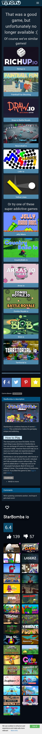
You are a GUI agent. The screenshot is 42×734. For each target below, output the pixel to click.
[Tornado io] (30, 670)
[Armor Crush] (12, 700)
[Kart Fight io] (12, 710)
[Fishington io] (30, 690)
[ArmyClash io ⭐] (30, 548)
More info (14, 730)
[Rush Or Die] (30, 619)
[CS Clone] (30, 588)
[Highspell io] (12, 629)
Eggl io (33, 471)
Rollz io (9, 473)
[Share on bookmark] (35, 382)
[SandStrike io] (12, 659)
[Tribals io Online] (30, 629)
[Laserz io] (30, 558)
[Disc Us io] (12, 639)
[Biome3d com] (30, 649)
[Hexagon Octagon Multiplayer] (30, 609)
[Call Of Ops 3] (30, 568)
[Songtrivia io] (30, 680)
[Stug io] (12, 598)
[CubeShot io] (12, 619)
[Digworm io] (30, 639)
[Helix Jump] (30, 700)
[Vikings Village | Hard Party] (12, 670)
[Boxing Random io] (12, 578)
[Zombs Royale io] (12, 649)
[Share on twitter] (16, 382)
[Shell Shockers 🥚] (12, 548)
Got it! (34, 726)
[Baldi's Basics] (12, 558)
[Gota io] (30, 659)
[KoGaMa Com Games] (30, 598)
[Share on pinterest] (26, 382)
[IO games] (11, 3)
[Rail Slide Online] (12, 690)
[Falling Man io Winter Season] (12, 588)
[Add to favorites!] (7, 508)
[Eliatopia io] (12, 609)
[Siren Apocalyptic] (30, 578)
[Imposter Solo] (12, 568)
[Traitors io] (12, 680)
